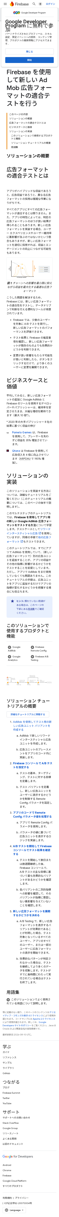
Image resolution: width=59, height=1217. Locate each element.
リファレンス (9, 1057)
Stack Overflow (11, 1122)
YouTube (7, 1103)
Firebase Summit (11, 1092)
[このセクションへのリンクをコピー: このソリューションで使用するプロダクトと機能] (18, 637)
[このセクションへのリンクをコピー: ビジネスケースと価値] (20, 387)
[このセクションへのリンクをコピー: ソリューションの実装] (20, 482)
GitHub (6, 1073)
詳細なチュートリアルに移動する (28, 714)
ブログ (6, 1087)
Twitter (6, 1098)
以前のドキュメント (13, 1143)
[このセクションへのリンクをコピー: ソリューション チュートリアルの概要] (39, 707)
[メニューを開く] (5, 4)
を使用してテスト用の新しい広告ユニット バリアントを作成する (32, 726)
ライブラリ (8, 1068)
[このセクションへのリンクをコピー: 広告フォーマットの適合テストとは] (10, 183)
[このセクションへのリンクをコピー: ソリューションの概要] (10, 161)
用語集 (31, 609)
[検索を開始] (34, 4)
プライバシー (22, 1198)
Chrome (7, 1170)
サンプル (7, 1062)
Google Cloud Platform (14, 1180)
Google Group (10, 1128)
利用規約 (7, 1198)
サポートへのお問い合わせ (16, 1117)
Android (7, 1165)
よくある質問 (9, 1138)
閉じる (29, 51)
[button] (18, 648)
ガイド (6, 1052)
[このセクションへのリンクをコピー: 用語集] (22, 993)
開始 (29, 60)
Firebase (7, 1175)
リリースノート (11, 1133)
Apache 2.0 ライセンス (44, 1019)
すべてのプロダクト (13, 1186)
